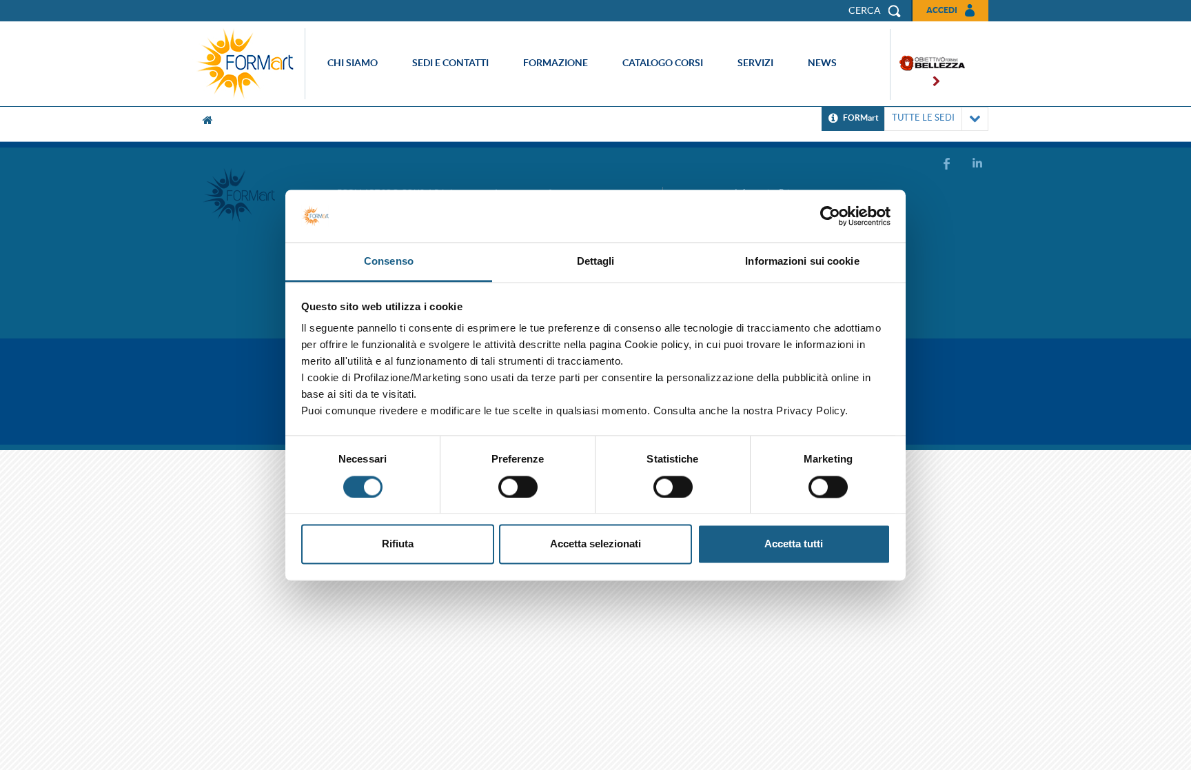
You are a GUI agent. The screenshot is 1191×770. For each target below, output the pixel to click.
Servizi (755, 62)
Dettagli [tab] (596, 261)
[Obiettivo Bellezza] (928, 64)
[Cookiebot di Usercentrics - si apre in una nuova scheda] (830, 215)
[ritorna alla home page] (248, 63)
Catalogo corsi (662, 62)
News (822, 62)
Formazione (555, 62)
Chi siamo (352, 62)
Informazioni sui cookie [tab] (802, 261)
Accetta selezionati (595, 544)
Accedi (941, 10)
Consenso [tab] (389, 261)
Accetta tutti (793, 544)
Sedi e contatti (450, 62)
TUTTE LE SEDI (923, 117)
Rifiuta (398, 544)
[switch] (518, 487)
